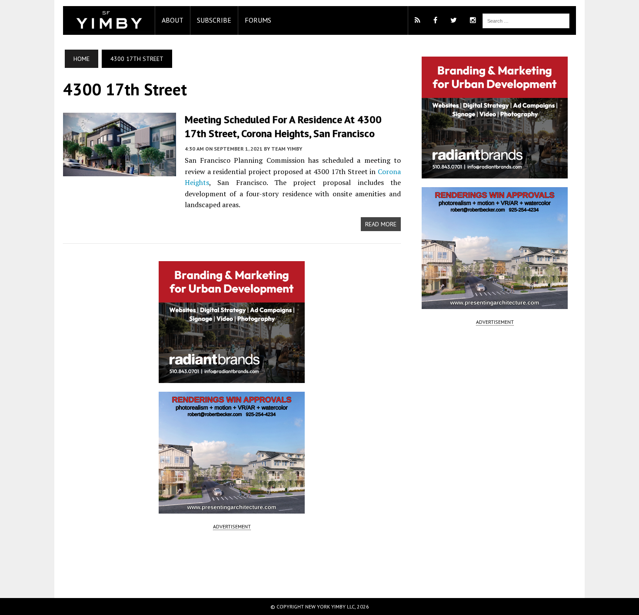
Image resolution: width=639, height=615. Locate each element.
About (172, 20)
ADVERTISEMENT (232, 526)
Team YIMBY (286, 148)
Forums (258, 20)
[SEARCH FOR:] (526, 20)
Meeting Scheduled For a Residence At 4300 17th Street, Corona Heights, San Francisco (283, 126)
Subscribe (214, 20)
